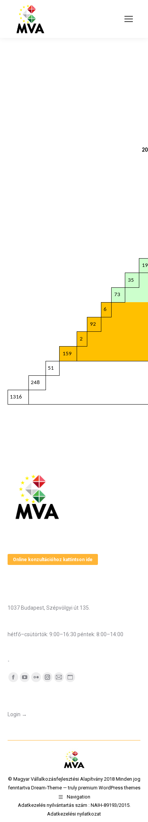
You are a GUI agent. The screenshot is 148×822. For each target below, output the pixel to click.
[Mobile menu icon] (129, 19)
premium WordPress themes (109, 788)
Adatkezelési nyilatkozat (74, 814)
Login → (17, 714)
